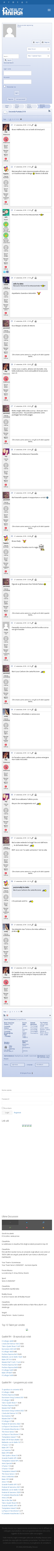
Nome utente (7, 1090)
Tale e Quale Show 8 (29, 106)
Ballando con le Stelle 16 (11, 1442)
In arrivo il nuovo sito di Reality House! (16, 1297)
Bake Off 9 (6, 1479)
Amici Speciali (7, 1463)
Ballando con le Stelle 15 (11, 1490)
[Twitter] (4, 2)
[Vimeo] (13, 2)
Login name (7, 69)
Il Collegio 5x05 (7, 1370)
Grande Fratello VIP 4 (9, 1458)
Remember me (11, 87)
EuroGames (6, 1416)
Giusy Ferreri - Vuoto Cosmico (13, 1315)
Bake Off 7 (6, 1447)
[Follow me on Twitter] (4, 271)
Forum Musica (7, 1270)
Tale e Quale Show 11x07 (11, 1346)
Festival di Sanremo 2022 (11, 1424)
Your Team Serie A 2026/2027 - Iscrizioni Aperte (19, 1265)
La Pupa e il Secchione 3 (10, 1434)
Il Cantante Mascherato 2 (11, 1429)
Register (47, 42)
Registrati (17, 1112)
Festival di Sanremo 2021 (11, 1487)
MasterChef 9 (7, 1408)
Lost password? (20, 99)
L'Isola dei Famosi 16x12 (11, 1344)
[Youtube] (22, 2)
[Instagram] (26, 2)
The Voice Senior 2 (8, 1474)
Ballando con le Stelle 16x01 (12, 1357)
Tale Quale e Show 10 (10, 1455)
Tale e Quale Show (17, 106)
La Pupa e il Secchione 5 (10, 1511)
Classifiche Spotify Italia (10, 1289)
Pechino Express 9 (8, 1405)
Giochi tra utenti (8, 1233)
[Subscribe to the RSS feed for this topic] (49, 111)
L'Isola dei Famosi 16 (9, 1413)
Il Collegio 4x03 (7, 1351)
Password (6, 77)
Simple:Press (26, 1073)
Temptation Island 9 (9, 1508)
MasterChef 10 (7, 1418)
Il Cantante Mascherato (10, 1495)
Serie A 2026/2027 (8, 1281)
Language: (30, 1064)
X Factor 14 (6, 1445)
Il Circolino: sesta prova (10, 1236)
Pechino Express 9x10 (10, 1365)
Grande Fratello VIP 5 (9, 1484)
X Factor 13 (6, 1466)
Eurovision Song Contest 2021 (13, 1397)
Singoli (4, 1312)
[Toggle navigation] (49, 10)
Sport (4, 1278)
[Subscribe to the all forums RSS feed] (4, 1015)
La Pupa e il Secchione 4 (10, 1426)
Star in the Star (7, 1500)
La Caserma (6, 1450)
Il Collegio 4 (6, 1392)
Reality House (7, 1294)
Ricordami (8, 1108)
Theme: (6, 1064)
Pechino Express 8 (8, 1395)
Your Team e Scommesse (11, 1262)
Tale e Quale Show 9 (9, 1503)
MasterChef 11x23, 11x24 (11, 1362)
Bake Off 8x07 (7, 1373)
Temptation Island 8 (9, 1471)
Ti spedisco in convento (10, 1389)
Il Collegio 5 (6, 1400)
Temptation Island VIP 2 (10, 1461)
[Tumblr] (17, 2)
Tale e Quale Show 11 (10, 1403)
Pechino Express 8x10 (10, 1354)
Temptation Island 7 (9, 1437)
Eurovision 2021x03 (9, 1349)
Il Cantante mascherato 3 (11, 1513)
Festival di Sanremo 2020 (11, 1492)
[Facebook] (9, 2)
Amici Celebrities (8, 1476)
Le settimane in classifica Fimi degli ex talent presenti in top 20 (25, 1244)
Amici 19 (5, 1482)
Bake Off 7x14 (7, 1359)
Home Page (7, 106)
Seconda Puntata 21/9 (42, 106)
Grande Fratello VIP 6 (9, 1505)
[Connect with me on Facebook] (7, 271)
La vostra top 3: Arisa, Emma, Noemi (15, 1273)
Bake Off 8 (6, 1453)
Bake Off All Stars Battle (10, 1440)
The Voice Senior (8, 1432)
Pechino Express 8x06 (10, 1367)
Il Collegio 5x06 (7, 1375)
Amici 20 (5, 1498)
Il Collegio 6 (6, 1421)
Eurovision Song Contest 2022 (13, 1411)
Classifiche (6, 1241)
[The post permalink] (32, 125)
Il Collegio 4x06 (7, 1341)
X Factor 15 (6, 1469)
